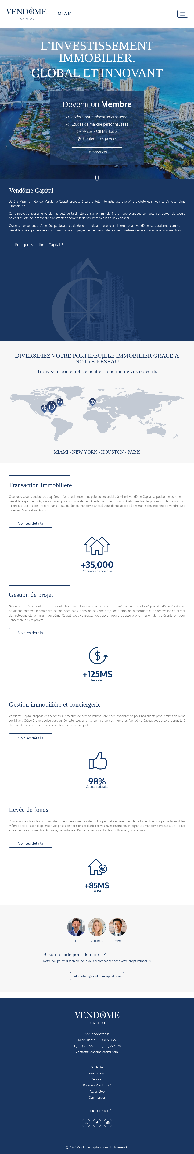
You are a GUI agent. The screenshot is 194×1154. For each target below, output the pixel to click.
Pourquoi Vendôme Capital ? (39, 244)
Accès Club (97, 1091)
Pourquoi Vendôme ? (97, 1085)
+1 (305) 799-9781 (110, 1046)
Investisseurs (97, 1073)
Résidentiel (97, 1067)
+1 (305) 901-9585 (84, 1046)
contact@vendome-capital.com (99, 976)
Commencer (97, 151)
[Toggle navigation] (182, 14)
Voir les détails (30, 523)
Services (97, 1079)
